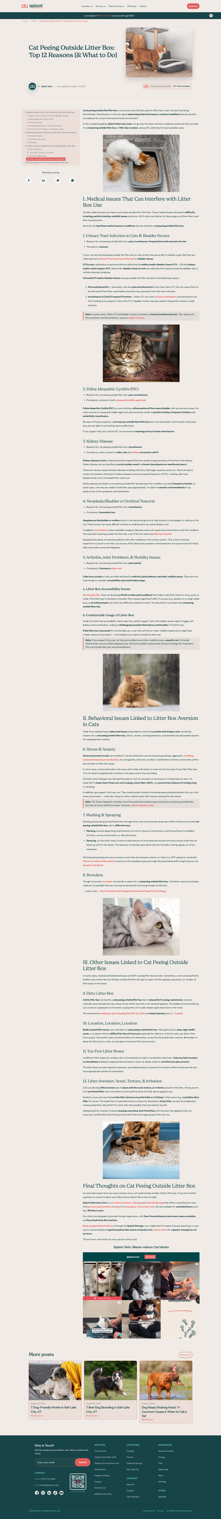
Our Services (100, 1451)
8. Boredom (32, 142)
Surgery (98, 1481)
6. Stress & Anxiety (35, 135)
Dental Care (100, 1487)
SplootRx (162, 1496)
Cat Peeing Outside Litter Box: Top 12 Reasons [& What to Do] (63, 21)
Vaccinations (100, 1469)
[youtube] (61, 1493)
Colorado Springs (134, 1463)
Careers (142, 6)
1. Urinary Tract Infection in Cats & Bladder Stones (48, 115)
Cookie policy (149, 1510)
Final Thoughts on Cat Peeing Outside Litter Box (47, 162)
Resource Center (166, 1451)
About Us (130, 1484)
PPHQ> (34, 21)
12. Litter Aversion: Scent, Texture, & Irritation (46, 159)
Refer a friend (104, 15)
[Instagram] (37, 1493)
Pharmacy (131, 6)
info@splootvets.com (47, 1485)
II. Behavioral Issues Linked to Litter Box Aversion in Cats (50, 132)
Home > (26, 21)
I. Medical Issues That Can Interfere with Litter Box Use (50, 112)
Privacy (160, 1510)
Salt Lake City (132, 1469)
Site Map (162, 1481)
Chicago (130, 1451)
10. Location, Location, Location (40, 152)
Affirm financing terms (182, 1510)
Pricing (161, 1457)
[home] (32, 6)
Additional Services (103, 1494)
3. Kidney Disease (34, 122)
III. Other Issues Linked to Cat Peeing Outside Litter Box (50, 145)
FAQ (160, 1463)
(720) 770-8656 (45, 1479)
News (160, 1475)
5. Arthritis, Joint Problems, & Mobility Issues (45, 129)
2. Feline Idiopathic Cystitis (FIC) (40, 119)
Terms (169, 1510)
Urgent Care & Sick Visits (105, 1457)
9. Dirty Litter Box (34, 149)
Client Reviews (133, 1496)
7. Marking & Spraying (36, 139)
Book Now (193, 6)
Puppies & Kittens (102, 1475)
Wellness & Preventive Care (107, 1463)
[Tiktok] (55, 1493)
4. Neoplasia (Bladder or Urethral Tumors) (44, 125)
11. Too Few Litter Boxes (36, 155)
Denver (129, 1457)
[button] (87, 6)
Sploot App (163, 1469)
